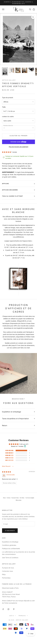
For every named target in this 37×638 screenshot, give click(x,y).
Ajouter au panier (18, 135)
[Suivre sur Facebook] (3, 609)
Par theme (8, 497)
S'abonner (10, 530)
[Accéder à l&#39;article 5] (31, 69)
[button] (6, 152)
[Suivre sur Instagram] (8, 609)
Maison (4, 497)
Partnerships (6, 578)
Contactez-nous (7, 571)
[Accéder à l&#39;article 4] (25, 70)
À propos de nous (8, 568)
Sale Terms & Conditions (10, 557)
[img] (6, 472)
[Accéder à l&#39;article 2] (11, 70)
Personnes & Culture (15, 497)
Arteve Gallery (9, 80)
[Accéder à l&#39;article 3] (18, 70)
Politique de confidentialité (11, 548)
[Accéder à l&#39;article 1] (5, 71)
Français (22, 615)
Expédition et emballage (10, 542)
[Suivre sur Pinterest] (14, 609)
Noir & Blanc (22, 497)
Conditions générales (9, 545)
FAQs (4, 574)
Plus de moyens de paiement (18, 147)
